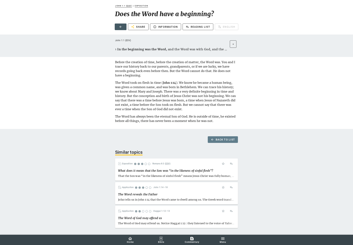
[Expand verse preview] (233, 44)
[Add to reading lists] (231, 163)
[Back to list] (120, 27)
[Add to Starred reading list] (223, 163)
